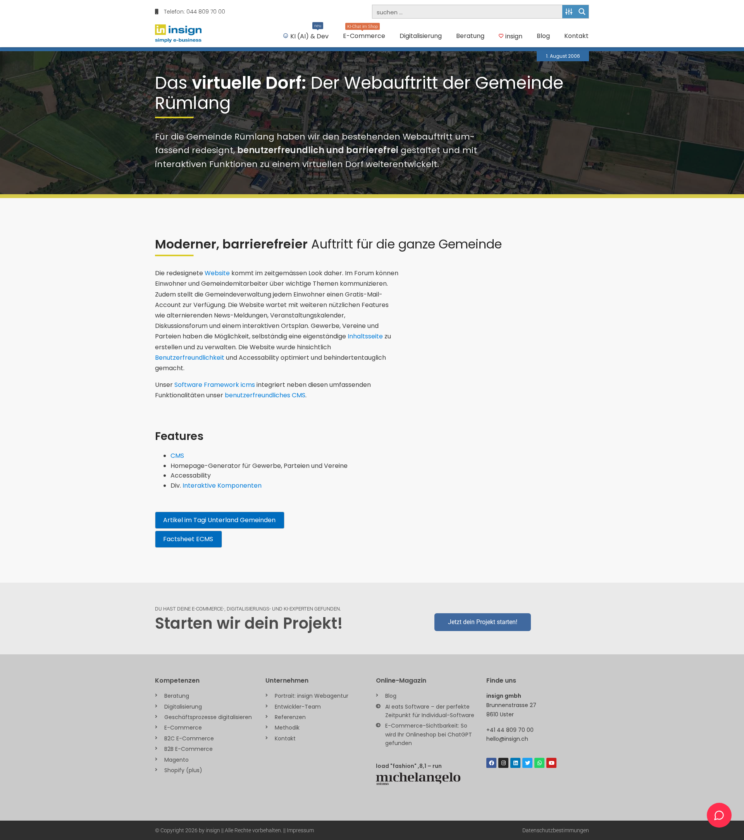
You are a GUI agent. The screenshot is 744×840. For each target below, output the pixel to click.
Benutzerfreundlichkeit (189, 357)
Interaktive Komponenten (222, 485)
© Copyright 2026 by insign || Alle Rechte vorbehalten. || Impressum (234, 830)
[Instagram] (503, 763)
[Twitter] (527, 763)
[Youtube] (551, 763)
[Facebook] (491, 763)
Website (217, 273)
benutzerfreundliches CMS (265, 395)
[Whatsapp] (539, 763)
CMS (177, 455)
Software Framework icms (214, 384)
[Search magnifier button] (582, 11)
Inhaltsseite (365, 336)
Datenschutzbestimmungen (555, 830)
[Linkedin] (515, 763)
